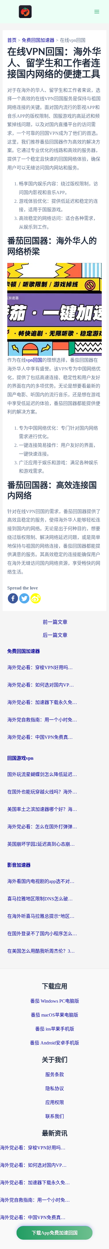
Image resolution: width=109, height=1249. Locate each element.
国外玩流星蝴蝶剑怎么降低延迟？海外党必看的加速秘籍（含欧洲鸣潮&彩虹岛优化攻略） (42, 774)
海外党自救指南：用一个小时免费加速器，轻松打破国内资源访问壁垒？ (42, 719)
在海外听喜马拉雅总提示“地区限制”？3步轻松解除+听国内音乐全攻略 (42, 916)
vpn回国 (34, 360)
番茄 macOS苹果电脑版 (54, 1015)
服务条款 (54, 1074)
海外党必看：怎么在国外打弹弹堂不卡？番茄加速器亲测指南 (42, 826)
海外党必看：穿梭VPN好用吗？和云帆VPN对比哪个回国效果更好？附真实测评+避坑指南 (42, 667)
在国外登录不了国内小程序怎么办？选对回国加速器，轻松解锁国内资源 (42, 933)
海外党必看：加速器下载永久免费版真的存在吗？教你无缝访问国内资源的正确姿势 (42, 702)
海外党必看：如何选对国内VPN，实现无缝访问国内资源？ (42, 684)
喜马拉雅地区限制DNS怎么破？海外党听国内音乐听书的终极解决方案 (42, 898)
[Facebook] (13, 598)
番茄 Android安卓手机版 (54, 1042)
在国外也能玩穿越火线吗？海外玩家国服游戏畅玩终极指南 (42, 791)
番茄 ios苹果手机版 (54, 1028)
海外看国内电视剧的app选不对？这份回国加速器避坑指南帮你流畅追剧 (42, 881)
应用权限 (54, 1102)
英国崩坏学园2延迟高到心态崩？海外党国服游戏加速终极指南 (42, 844)
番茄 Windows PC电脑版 (54, 1001)
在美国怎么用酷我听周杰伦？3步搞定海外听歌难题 (42, 951)
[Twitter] (24, 598)
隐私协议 (54, 1088)
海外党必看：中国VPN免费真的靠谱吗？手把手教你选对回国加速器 (42, 737)
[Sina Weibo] (36, 598)
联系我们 (54, 1116)
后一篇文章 (55, 635)
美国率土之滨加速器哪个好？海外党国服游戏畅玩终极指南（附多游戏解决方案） (42, 809)
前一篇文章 (55, 622)
